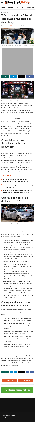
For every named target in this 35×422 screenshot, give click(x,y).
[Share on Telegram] (13, 76)
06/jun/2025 (20, 25)
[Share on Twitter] (21, 76)
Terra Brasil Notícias (10, 415)
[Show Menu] (2, 2)
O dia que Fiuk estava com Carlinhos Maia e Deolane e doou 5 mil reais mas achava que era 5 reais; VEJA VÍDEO (18, 186)
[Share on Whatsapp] (5, 76)
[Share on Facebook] (30, 76)
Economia (20, 7)
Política (11, 7)
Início (2, 12)
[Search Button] (33, 2)
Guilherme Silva (8, 25)
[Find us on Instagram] (5, 418)
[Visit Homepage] (17, 2)
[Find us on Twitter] (2, 418)
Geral (3, 7)
